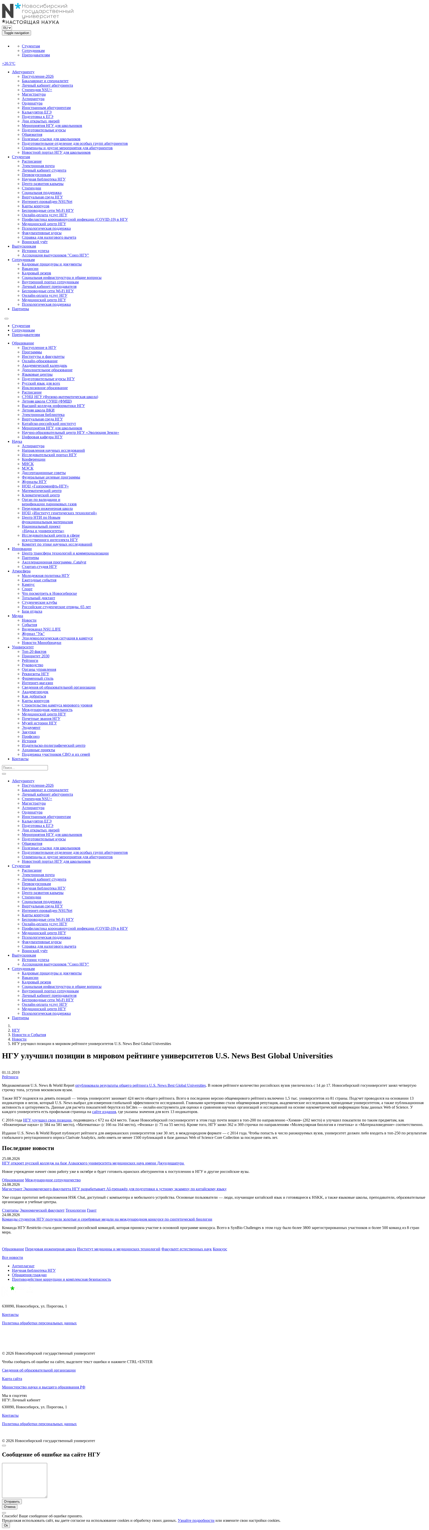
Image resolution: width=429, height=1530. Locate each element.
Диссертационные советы (44, 473)
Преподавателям (36, 55)
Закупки (29, 732)
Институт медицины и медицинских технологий (118, 1249)
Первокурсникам (36, 175)
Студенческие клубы (39, 602)
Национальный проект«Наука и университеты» (43, 528)
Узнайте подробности (196, 1520)
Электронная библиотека (43, 414)
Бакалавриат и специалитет (45, 81)
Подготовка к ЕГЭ (37, 116)
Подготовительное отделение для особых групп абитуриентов (75, 143)
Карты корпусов (35, 206)
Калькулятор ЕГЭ (37, 112)
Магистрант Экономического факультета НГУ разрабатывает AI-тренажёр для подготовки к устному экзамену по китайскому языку (114, 1189)
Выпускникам (24, 246)
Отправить (12, 1501)
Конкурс (220, 1249)
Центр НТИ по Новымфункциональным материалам (47, 519)
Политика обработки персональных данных (39, 1323)
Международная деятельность (47, 710)
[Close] (4, 1445)
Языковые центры (37, 374)
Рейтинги (30, 660)
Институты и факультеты (43, 356)
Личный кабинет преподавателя (49, 286)
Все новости (12, 1257)
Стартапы (10, 1210)
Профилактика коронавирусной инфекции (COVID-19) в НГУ (75, 219)
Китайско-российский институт (49, 423)
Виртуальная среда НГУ (42, 197)
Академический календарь (44, 365)
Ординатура (32, 103)
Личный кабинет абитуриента (47, 85)
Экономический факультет (42, 1210)
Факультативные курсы (42, 233)
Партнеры (20, 309)
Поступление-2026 (38, 76)
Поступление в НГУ (39, 347)
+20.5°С (8, 63)
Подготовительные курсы (44, 130)
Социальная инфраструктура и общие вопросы (62, 277)
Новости (29, 620)
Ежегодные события (39, 580)
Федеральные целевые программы (51, 477)
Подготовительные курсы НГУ (48, 379)
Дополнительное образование (47, 370)
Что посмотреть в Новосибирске (49, 593)
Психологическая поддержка (46, 228)
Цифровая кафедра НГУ (42, 437)
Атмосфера (21, 571)
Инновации (22, 549)
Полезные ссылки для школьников (51, 139)
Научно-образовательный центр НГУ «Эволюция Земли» (70, 432)
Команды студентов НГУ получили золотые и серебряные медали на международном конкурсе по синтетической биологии (107, 1219)
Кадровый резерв (36, 273)
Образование (23, 343)
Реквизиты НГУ (35, 674)
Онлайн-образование (40, 361)
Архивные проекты (38, 750)
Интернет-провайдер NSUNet (47, 201)
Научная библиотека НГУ (44, 179)
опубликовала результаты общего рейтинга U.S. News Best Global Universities (140, 1085)
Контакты (20, 759)
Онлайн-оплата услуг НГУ (44, 215)
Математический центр (42, 490)
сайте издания (104, 1112)
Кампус (28, 584)
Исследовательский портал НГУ (49, 455)
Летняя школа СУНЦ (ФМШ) (47, 401)
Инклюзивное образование (45, 388)
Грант (92, 1210)
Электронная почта (38, 166)
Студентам (31, 46)
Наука (17, 441)
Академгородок (35, 692)
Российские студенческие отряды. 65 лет (56, 607)
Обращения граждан (29, 1275)
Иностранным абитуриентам (46, 108)
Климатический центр (41, 495)
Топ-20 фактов (34, 651)
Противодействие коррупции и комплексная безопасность (61, 1279)
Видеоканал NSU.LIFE (41, 629)
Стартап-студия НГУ (39, 566)
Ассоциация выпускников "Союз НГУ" (55, 255)
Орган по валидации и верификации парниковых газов (49, 501)
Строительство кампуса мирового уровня (57, 705)
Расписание (32, 161)
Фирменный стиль (37, 678)
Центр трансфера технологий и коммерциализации (65, 553)
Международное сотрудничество (53, 1180)
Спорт (27, 589)
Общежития (32, 134)
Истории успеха (35, 251)
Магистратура (34, 94)
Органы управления (39, 669)
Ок (6, 1525)
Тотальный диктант (38, 598)
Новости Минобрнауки (41, 642)
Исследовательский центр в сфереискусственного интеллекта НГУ (51, 537)
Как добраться (34, 696)
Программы (32, 352)
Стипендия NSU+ (37, 90)
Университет (23, 647)
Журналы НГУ (34, 482)
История (29, 741)
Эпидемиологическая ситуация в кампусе (57, 638)
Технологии (76, 1210)
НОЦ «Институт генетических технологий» (59, 513)
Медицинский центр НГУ (44, 224)
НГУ (16, 1030)
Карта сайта (12, 1379)
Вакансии (30, 268)
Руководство (32, 665)
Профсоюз (30, 736)
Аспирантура (33, 99)
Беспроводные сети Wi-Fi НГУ (48, 210)
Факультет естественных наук (186, 1249)
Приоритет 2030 (35, 656)
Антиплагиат (23, 1266)
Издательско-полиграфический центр (53, 745)
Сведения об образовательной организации (59, 687)
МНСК (28, 464)
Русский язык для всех (41, 383)
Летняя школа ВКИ (38, 410)
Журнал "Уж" (33, 634)
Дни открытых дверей (41, 121)
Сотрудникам (33, 50)
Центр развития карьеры (43, 184)
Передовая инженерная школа (47, 508)
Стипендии (31, 188)
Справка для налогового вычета (49, 237)
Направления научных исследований (53, 450)
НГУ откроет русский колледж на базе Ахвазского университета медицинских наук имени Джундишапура (93, 1163)
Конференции (33, 459)
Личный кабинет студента (44, 170)
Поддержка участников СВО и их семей (56, 754)
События (29, 625)
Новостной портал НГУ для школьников (56, 152)
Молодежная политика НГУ (46, 575)
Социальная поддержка (42, 192)
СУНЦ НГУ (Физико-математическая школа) (60, 397)
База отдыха (32, 611)
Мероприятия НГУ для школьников (52, 125)
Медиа (17, 616)
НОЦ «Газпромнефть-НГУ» (45, 486)
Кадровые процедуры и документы (52, 264)
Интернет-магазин (37, 683)
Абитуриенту (23, 72)
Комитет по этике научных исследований (57, 544)
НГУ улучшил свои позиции (47, 1120)
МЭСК (28, 468)
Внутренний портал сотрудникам (50, 282)
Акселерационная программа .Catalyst (54, 562)
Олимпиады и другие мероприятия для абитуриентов (67, 148)
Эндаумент (31, 727)
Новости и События (29, 1035)
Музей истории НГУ (39, 723)
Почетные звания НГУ (41, 718)
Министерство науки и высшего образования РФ (43, 1387)
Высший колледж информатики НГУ (53, 406)
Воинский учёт (35, 242)
